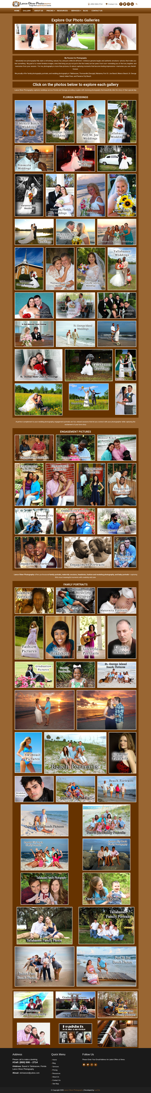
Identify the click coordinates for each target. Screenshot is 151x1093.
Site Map (55, 1084)
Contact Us (112, 4)
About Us (38, 11)
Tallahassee (74, 73)
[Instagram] (128, 4)
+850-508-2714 (96, 4)
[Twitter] (124, 4)
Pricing (50, 11)
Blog (85, 11)
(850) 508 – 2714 (29, 1062)
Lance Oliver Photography (73, 1090)
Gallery (27, 11)
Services (75, 11)
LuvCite (97, 1090)
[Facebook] (121, 4)
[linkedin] (132, 4)
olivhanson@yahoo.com (29, 1073)
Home (16, 11)
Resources (62, 11)
